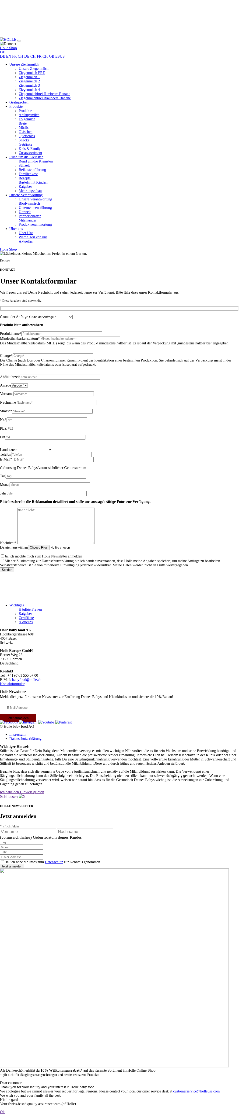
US (62, 56)
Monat (5, 485)
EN (8, 56)
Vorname (6, 394)
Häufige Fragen (30, 609)
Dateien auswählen (14, 547)
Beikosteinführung (32, 170)
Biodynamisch (29, 203)
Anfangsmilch (29, 115)
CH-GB (48, 56)
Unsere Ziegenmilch (24, 64)
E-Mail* (6, 459)
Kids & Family (30, 149)
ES (57, 56)
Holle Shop (8, 48)
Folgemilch (27, 119)
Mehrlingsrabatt (30, 191)
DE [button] (2, 52)
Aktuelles (26, 241)
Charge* (6, 356)
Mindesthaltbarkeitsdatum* (20, 338)
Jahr (3, 493)
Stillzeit (24, 165)
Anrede (5, 385)
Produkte (16, 106)
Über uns (16, 229)
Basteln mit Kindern (33, 182)
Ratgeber (25, 186)
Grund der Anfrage (14, 317)
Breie (23, 123)
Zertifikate (26, 618)
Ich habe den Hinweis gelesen (22, 792)
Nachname (8, 402)
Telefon (5, 454)
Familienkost (28, 174)
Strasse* (6, 411)
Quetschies (27, 136)
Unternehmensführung (35, 208)
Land (4, 450)
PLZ (3, 428)
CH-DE (23, 56)
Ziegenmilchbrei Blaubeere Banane (45, 98)
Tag (3, 476)
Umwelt (25, 212)
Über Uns (26, 233)
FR (14, 56)
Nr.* (3, 420)
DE (2, 56)
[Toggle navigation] (19, 40)
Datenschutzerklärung (25, 739)
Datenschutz (54, 862)
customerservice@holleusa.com (196, 1091)
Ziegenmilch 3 (29, 85)
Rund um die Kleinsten (26, 157)
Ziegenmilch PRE (32, 73)
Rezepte (25, 178)
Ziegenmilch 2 (29, 81)
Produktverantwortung (35, 224)
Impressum (17, 734)
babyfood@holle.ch (26, 680)
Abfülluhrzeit (10, 377)
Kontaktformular (12, 684)
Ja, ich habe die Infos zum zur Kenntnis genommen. (53, 862)
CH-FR (36, 56)
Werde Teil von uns (33, 237)
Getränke (25, 144)
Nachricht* (8, 543)
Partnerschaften (30, 216)
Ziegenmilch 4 (29, 90)
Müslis (23, 127)
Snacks (24, 140)
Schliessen (9, 796)
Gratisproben (18, 102)
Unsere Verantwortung (26, 195)
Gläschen (25, 132)
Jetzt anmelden (18, 718)
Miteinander (27, 220)
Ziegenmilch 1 (29, 77)
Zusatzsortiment (30, 153)
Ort (2, 437)
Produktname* (10, 334)
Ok (2, 1112)
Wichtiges (16, 605)
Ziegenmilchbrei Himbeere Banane (44, 94)
